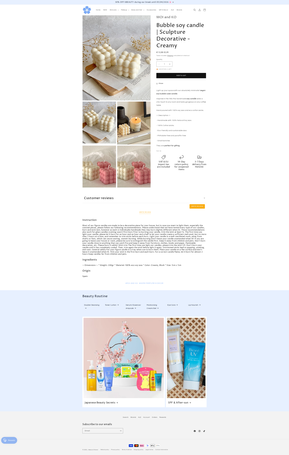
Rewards (162, 417)
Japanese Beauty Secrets (100, 402)
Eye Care (171, 305)
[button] (114, 10)
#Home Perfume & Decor (151, 283)
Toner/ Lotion (110, 305)
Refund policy (105, 449)
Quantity (159, 59)
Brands (133, 417)
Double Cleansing (91, 305)
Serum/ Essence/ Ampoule (133, 306)
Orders (154, 417)
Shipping (170, 55)
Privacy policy (115, 449)
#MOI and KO (132, 283)
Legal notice (149, 449)
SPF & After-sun (178, 402)
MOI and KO (166, 17)
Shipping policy (138, 449)
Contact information (161, 449)
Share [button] (161, 83)
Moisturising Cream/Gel (152, 306)
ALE (139, 417)
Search (125, 417)
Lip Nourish (193, 305)
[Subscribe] (120, 430)
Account (146, 417)
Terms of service (127, 449)
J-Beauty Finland (92, 449)
